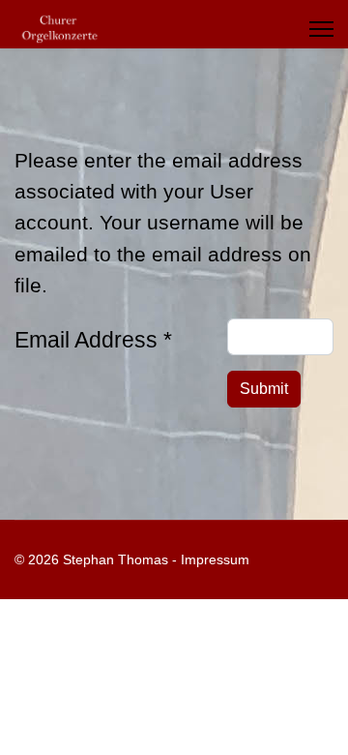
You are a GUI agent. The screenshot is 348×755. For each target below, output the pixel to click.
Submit (264, 388)
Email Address (93, 339)
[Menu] (321, 29)
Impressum (215, 559)
